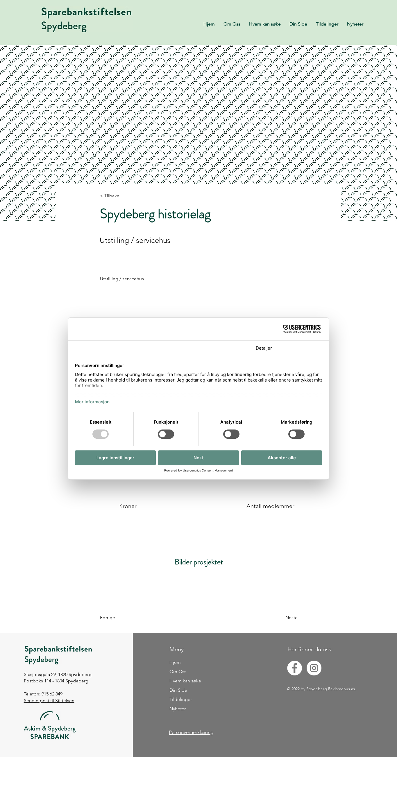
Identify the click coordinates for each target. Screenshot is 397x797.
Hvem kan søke (185, 681)
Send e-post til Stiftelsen (49, 700)
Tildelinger (180, 699)
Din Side (178, 690)
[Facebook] (294, 668)
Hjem (175, 662)
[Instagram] (314, 668)
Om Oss (177, 671)
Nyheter (177, 708)
